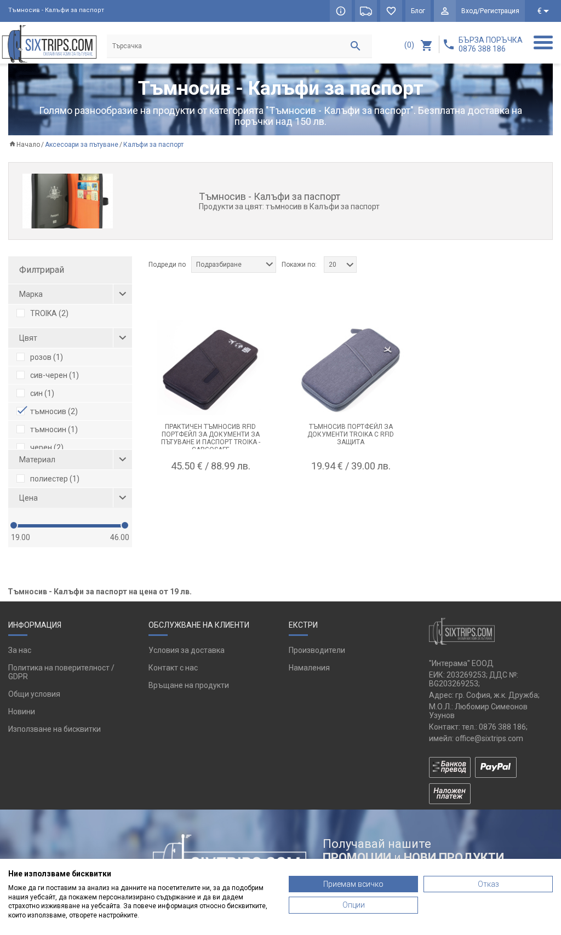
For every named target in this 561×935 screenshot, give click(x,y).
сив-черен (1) (54, 375)
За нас (19, 650)
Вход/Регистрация (490, 11)
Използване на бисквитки (54, 729)
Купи (210, 493)
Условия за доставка (186, 650)
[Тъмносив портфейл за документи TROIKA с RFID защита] (350, 367)
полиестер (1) (54, 478)
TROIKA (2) (49, 313)
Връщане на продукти (188, 685)
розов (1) (46, 357)
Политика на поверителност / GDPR (61, 672)
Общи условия (34, 694)
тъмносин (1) (54, 429)
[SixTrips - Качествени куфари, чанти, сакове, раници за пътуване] (49, 44)
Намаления (309, 667)
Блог (418, 11)
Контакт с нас (173, 667)
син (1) (42, 393)
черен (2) (47, 447)
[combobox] (233, 264)
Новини (21, 711)
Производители (317, 650)
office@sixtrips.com (489, 738)
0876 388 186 (502, 726)
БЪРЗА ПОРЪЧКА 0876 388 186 (491, 44)
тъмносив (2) (54, 411)
